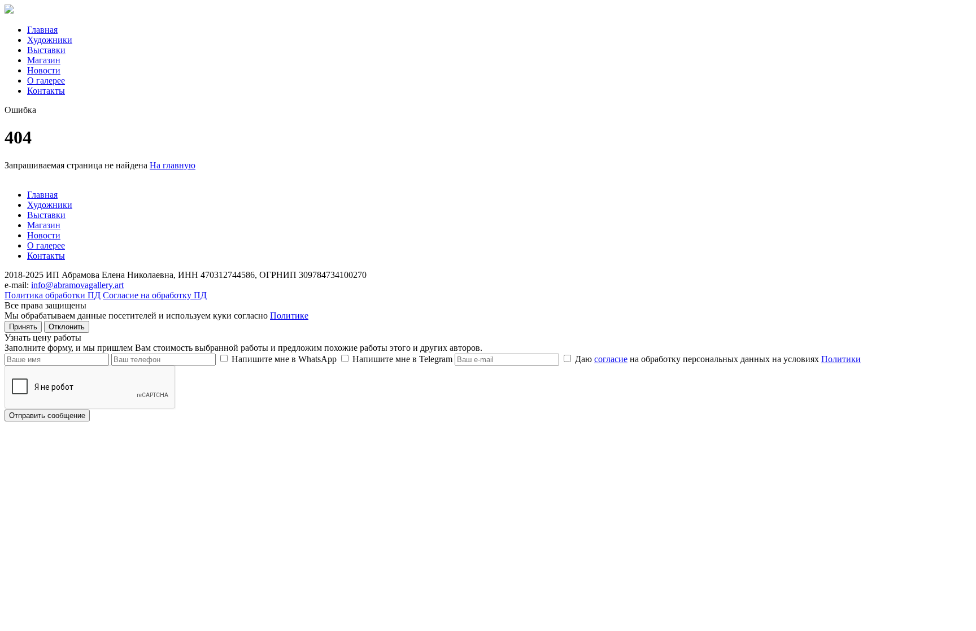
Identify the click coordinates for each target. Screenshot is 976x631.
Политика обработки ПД (53, 295)
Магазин (43, 60)
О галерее (46, 80)
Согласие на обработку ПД (155, 295)
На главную (172, 165)
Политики (841, 359)
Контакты (46, 90)
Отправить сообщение (47, 415)
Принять (23, 327)
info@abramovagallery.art (77, 285)
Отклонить (67, 327)
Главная (42, 29)
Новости (43, 70)
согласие (611, 359)
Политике (289, 315)
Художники (49, 40)
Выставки (46, 50)
